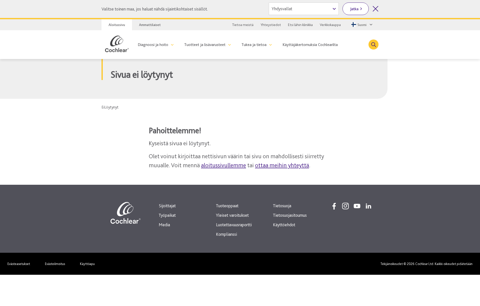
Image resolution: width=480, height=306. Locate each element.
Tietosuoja (282, 205)
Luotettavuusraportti (234, 224)
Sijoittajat (167, 205)
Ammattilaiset (150, 24)
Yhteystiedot (270, 24)
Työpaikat (167, 215)
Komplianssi (226, 234)
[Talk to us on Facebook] (334, 206)
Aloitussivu (116, 24)
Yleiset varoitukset (232, 215)
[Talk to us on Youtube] (357, 206)
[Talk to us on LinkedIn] (368, 206)
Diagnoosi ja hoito (153, 44)
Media (164, 224)
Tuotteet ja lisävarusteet (205, 44)
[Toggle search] (373, 45)
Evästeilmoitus (55, 264)
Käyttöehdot (284, 224)
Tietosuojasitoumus (290, 215)
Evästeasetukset (19, 264)
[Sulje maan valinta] (375, 9)
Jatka (354, 8)
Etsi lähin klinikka (300, 24)
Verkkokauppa (330, 24)
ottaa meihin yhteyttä (282, 165)
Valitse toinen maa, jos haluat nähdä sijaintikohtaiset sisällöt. (155, 9)
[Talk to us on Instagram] (345, 206)
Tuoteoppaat (227, 205)
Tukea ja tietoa (254, 44)
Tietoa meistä (243, 24)
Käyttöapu (87, 264)
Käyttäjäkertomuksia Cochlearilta (310, 44)
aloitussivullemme (223, 165)
